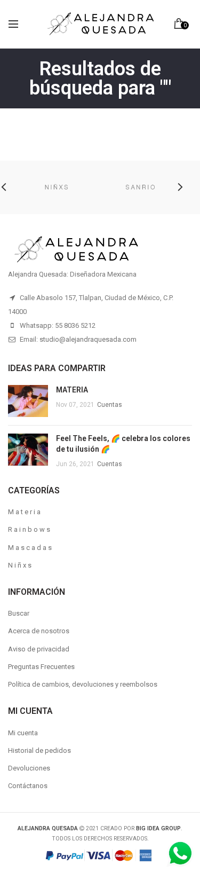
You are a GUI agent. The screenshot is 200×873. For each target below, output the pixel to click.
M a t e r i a (24, 512)
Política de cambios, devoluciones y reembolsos (82, 684)
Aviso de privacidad (38, 649)
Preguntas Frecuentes (41, 667)
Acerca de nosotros (38, 631)
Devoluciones (29, 768)
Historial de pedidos (39, 750)
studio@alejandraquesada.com (88, 339)
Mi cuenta (23, 733)
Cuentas (109, 404)
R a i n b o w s (29, 529)
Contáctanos (27, 786)
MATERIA (72, 390)
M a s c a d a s (30, 548)
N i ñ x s (19, 565)
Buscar (18, 613)
